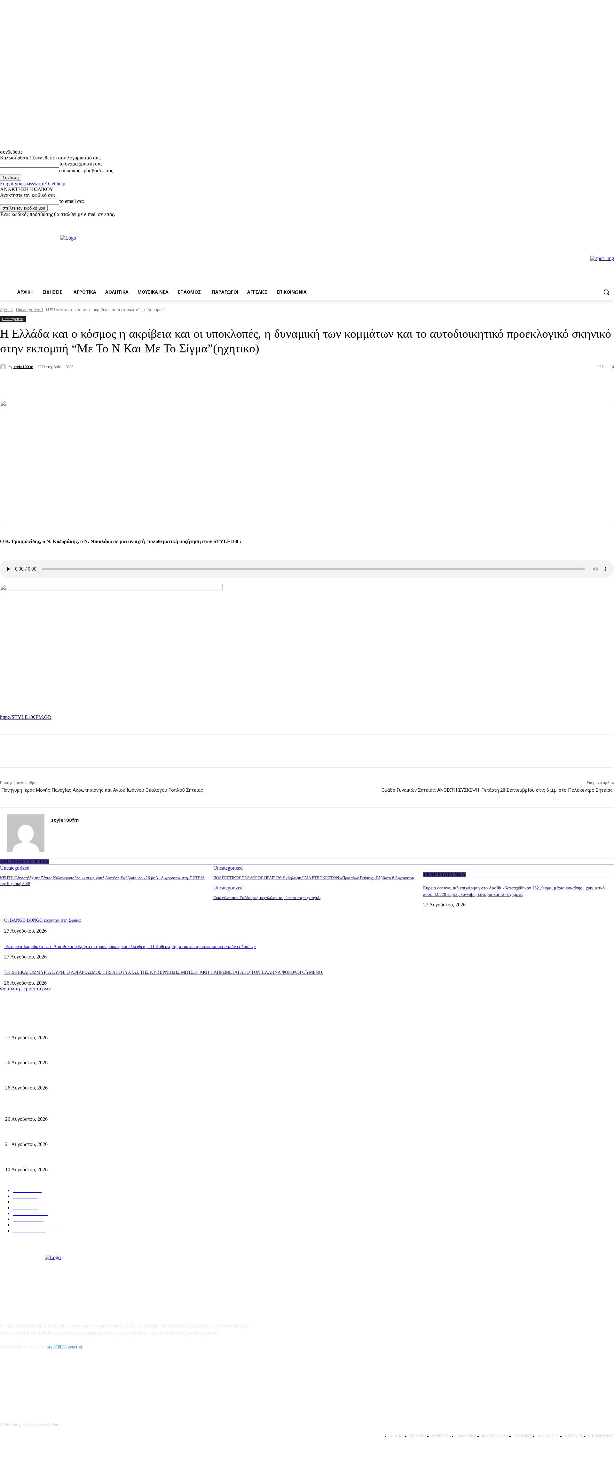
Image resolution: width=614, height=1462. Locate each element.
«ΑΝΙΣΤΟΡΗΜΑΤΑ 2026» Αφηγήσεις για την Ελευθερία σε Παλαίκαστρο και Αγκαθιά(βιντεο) (92, 1052)
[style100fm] (4, 367)
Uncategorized (29, 309)
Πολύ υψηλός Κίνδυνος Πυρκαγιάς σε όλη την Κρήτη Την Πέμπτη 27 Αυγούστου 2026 (85, 1108)
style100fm (23, 366)
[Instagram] (610, 222)
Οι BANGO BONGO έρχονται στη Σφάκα (42, 920)
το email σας (71, 201)
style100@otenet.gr (65, 1346)
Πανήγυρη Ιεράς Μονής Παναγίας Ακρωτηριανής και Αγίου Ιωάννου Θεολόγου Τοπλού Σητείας (101, 790)
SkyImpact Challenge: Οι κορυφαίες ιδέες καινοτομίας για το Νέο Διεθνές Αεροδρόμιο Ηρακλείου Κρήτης (102, 1159)
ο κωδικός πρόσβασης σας (86, 170)
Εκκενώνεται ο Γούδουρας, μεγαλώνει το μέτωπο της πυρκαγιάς (267, 897)
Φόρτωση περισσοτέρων (25, 988)
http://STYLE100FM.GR (25, 717)
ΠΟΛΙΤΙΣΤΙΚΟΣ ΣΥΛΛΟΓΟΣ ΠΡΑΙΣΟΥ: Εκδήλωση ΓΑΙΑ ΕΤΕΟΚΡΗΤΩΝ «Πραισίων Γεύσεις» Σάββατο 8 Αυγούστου (313, 877)
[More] (108, 383)
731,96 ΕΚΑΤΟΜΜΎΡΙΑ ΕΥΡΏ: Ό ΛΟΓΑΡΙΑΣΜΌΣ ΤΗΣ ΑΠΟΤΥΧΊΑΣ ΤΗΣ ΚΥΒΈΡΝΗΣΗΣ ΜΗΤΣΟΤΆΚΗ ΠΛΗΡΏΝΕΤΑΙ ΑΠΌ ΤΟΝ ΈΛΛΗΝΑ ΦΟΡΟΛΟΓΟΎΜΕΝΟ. (163, 972)
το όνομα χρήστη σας (80, 163)
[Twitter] (85, 383)
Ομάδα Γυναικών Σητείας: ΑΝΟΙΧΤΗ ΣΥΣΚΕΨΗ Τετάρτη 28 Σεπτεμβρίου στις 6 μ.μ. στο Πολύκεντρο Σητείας (498, 790)
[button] (606, 292)
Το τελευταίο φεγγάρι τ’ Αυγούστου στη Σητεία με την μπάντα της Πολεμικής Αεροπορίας (88, 1077)
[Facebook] (601, 222)
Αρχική (6, 309)
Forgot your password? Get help (32, 183)
